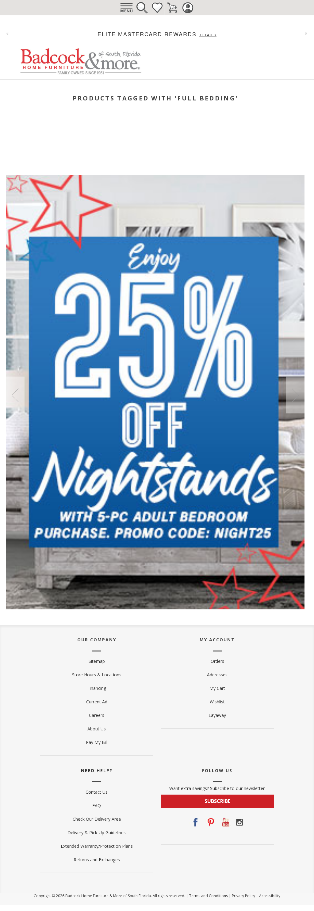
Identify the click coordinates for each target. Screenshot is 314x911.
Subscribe (217, 801)
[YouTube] (225, 822)
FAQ (96, 805)
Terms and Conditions (208, 895)
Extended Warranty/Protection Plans (97, 846)
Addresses (217, 675)
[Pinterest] (210, 822)
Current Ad (96, 702)
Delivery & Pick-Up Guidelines (96, 832)
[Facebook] (195, 822)
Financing (96, 688)
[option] (155, 392)
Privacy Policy (243, 895)
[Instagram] (239, 822)
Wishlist (157, 7)
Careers (96, 715)
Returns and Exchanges (97, 859)
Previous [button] (15, 395)
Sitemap (97, 661)
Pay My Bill (97, 742)
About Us (96, 729)
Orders (217, 661)
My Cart (217, 688)
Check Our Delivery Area (97, 819)
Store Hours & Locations (96, 675)
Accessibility (269, 895)
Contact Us (97, 792)
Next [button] (295, 395)
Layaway (217, 715)
